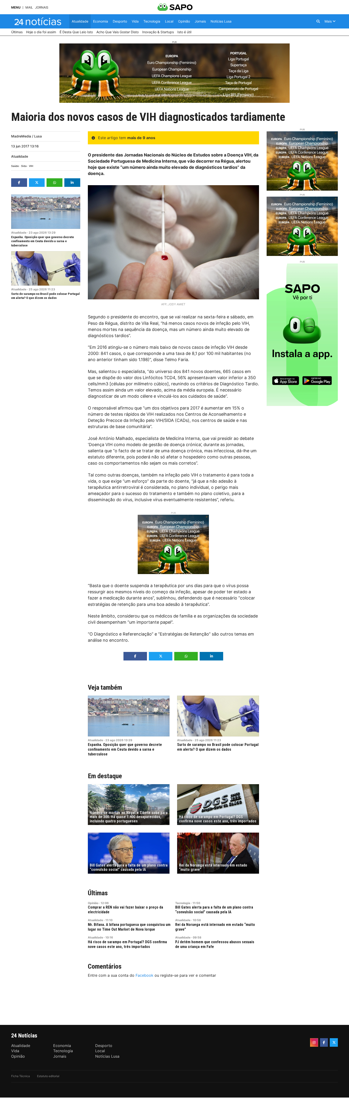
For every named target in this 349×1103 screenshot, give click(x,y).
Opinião (93, 903)
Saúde (15, 166)
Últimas (98, 893)
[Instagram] (314, 1042)
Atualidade (19, 156)
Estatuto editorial (48, 1076)
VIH (31, 166)
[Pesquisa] (318, 21)
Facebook (144, 975)
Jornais (41, 7)
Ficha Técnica (20, 1076)
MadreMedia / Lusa (26, 136)
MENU (15, 7)
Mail (29, 7)
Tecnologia (182, 903)
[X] (334, 1042)
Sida (24, 166)
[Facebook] (324, 1042)
